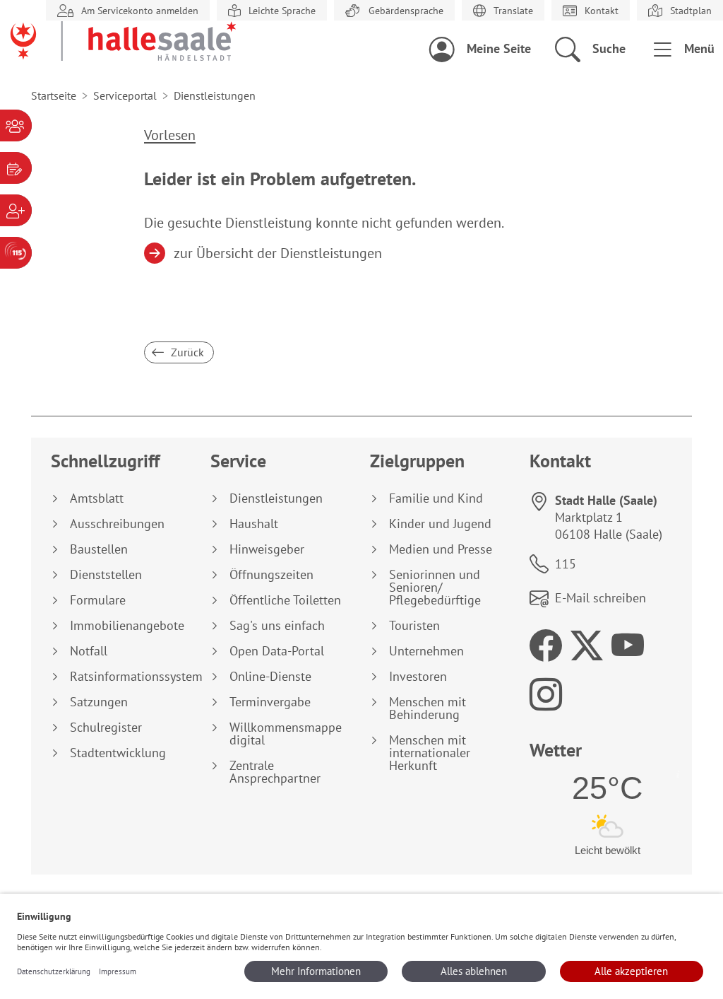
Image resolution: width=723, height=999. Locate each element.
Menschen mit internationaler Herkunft (429, 753)
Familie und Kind (436, 498)
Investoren (418, 676)
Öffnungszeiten (271, 574)
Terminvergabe (270, 702)
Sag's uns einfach (277, 625)
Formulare (98, 600)
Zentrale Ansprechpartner (275, 772)
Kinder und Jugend (440, 524)
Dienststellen (106, 574)
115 (565, 564)
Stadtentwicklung (118, 753)
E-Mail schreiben (600, 598)
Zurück (186, 352)
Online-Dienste (270, 676)
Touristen (414, 625)
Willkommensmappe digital (285, 734)
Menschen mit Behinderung (427, 708)
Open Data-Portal (276, 651)
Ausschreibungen (117, 524)
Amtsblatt (97, 498)
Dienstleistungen (276, 498)
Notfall (88, 651)
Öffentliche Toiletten (285, 600)
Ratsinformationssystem (131, 676)
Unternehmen (426, 651)
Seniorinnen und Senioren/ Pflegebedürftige (435, 587)
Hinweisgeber (266, 549)
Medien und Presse (440, 549)
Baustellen (99, 549)
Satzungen (99, 702)
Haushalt (253, 524)
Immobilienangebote (127, 625)
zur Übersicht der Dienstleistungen (278, 253)
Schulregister (106, 727)
